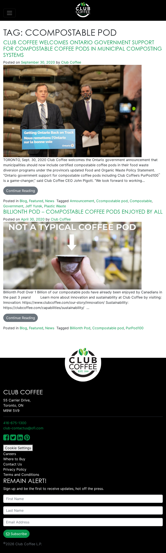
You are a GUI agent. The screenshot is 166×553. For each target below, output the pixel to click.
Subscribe (18, 534)
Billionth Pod (80, 328)
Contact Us (12, 464)
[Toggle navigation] (9, 13)
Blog (23, 201)
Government (13, 206)
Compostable (141, 201)
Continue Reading (20, 191)
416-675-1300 (14, 423)
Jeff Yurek (33, 206)
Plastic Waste (55, 206)
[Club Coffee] (83, 9)
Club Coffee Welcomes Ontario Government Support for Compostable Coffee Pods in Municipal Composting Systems (82, 48)
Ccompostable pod (112, 201)
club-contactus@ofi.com (23, 428)
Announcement (82, 201)
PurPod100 (135, 328)
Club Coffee (70, 62)
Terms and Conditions (21, 474)
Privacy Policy (14, 469)
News (49, 201)
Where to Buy (14, 459)
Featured (36, 201)
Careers (9, 454)
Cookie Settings (18, 448)
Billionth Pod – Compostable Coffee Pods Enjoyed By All (83, 211)
